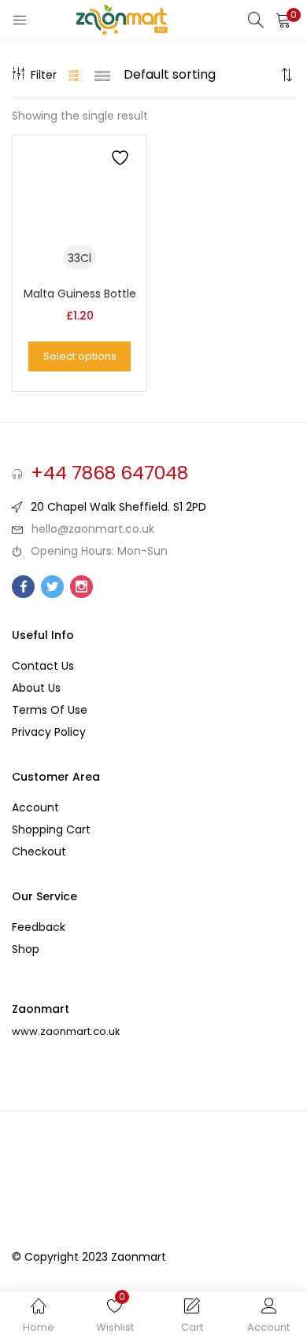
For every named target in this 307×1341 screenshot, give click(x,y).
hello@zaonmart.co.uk (92, 529)
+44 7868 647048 (109, 473)
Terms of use (49, 710)
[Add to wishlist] (122, 160)
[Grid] (74, 75)
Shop (25, 949)
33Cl (79, 258)
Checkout (39, 851)
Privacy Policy (49, 732)
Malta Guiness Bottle (80, 293)
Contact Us (43, 666)
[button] (283, 19)
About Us (36, 688)
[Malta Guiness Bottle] (79, 201)
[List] (102, 75)
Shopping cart (51, 829)
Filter (44, 75)
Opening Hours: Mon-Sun (99, 551)
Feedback (38, 927)
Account (35, 807)
